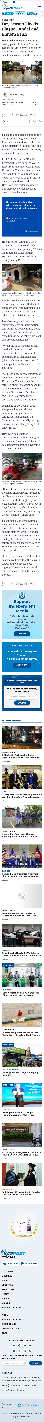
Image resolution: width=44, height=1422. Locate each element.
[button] (29, 121)
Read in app (8, 2)
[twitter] (17, 115)
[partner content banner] (22, 217)
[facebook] (12, 115)
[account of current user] (40, 13)
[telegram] (26, 115)
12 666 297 (16, 1385)
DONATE (22, 634)
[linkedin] (21, 115)
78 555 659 (30, 1385)
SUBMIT (22, 703)
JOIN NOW (22, 665)
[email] (30, 115)
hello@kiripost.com (13, 1390)
